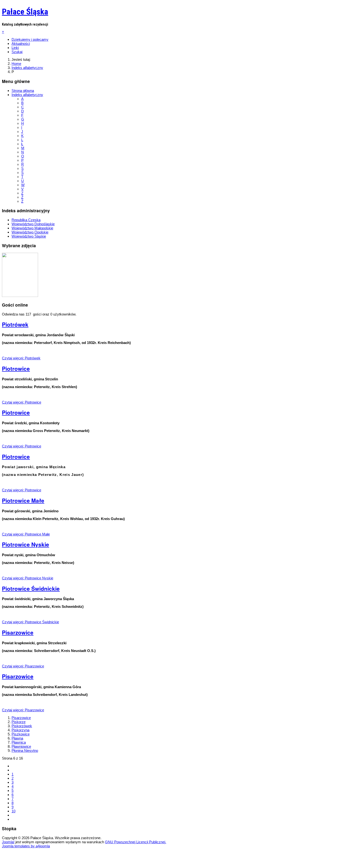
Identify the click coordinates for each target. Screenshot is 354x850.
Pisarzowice (17, 632)
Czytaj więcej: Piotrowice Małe (26, 534)
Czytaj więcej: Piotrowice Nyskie (27, 578)
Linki (15, 48)
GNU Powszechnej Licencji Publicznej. (135, 842)
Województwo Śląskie (29, 236)
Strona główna (23, 91)
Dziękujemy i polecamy (30, 39)
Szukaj (17, 52)
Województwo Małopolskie (32, 228)
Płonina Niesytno (25, 750)
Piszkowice (21, 734)
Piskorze (19, 722)
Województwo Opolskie (30, 232)
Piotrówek (15, 324)
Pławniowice (21, 746)
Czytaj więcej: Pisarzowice (23, 666)
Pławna (17, 738)
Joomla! (8, 842)
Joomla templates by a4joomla (26, 846)
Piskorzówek (22, 726)
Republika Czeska (26, 220)
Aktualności (21, 43)
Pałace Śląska (25, 11)
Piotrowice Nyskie (25, 544)
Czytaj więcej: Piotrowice (21, 402)
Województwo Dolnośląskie (33, 224)
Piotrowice (16, 368)
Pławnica (19, 742)
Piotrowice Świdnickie (31, 588)
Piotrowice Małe (23, 500)
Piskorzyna (20, 730)
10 (13, 811)
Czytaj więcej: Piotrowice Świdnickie (30, 622)
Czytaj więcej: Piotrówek (21, 358)
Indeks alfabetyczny (27, 95)
